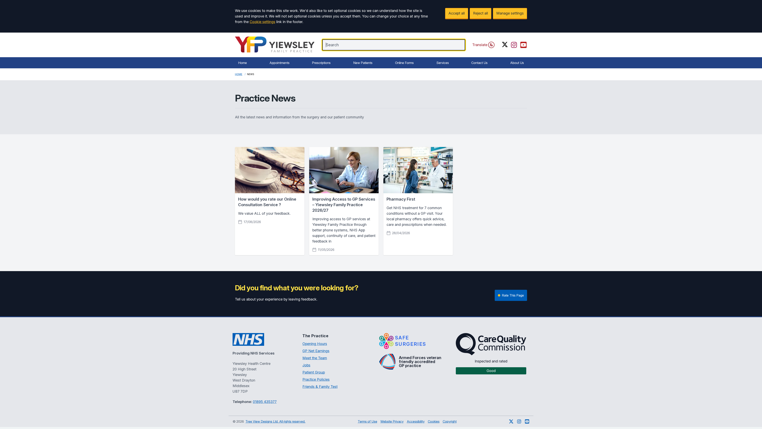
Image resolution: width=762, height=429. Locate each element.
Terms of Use (367, 421)
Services (442, 63)
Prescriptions (321, 63)
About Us (517, 63)
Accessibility (416, 421)
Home (242, 63)
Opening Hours (314, 344)
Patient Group (313, 372)
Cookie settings (262, 22)
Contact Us (479, 63)
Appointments (279, 63)
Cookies (434, 421)
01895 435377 (265, 402)
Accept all (456, 13)
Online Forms (404, 63)
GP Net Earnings (315, 351)
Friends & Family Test (320, 387)
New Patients (362, 63)
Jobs (306, 365)
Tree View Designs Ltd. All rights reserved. (275, 421)
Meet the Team (314, 358)
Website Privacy (392, 421)
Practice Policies (316, 379)
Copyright (450, 421)
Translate (479, 45)
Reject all (480, 13)
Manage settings (510, 13)
